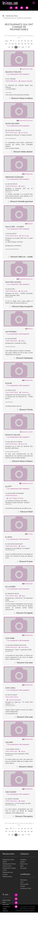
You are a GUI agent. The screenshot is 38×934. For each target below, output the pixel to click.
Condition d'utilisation (6, 922)
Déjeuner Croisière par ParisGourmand (7, 913)
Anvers (23, 546)
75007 (7, 291)
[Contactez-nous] (27, 7)
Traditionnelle (28, 174)
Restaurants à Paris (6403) (8, 861)
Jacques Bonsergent (15, 700)
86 (32, 44)
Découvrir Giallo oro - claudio (21, 257)
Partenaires (23, 880)
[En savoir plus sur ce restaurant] (19, 58)
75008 (7, 186)
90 (19, 47)
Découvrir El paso (26, 561)
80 (13, 44)
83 (22, 44)
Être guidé (23, 868)
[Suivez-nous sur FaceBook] (11, 7)
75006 (7, 341)
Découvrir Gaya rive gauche (22, 306)
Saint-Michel (24, 647)
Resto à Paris (6, 900)
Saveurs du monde (27, 69)
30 (25, 41)
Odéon (23, 341)
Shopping (23, 860)
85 (28, 44)
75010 (7, 697)
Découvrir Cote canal (25, 717)
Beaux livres (24, 864)
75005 (7, 81)
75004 (7, 444)
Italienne (30, 224)
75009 (7, 546)
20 (22, 41)
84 (25, 44)
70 (9, 44)
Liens (21, 882)
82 (19, 44)
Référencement (7, 876)
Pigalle (23, 801)
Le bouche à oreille (6, 908)
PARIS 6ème (13, 341)
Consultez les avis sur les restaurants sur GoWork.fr (7, 929)
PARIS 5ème (13, 81)
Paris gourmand (6, 903)
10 (19, 41)
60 (6, 44)
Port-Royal (24, 133)
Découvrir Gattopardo (24, 358)
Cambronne (25, 392)
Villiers (23, 186)
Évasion (22, 862)
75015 (7, 392)
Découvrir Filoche (26, 409)
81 (16, 44)
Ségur (23, 596)
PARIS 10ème (14, 697)
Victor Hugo (25, 236)
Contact (22, 886)
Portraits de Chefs (25, 888)
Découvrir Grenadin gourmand (21, 201)
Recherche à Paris (12, 16)
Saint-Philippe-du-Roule (16, 498)
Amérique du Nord (27, 483)
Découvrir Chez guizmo (24, 816)
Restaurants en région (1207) (9, 869)
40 (28, 41)
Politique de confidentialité (7, 918)
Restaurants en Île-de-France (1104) (9, 865)
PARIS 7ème (13, 291)
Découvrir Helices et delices (22, 98)
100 (22, 47)
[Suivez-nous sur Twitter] (16, 7)
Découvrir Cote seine (25, 663)
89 (16, 47)
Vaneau (23, 751)
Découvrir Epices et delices (22, 461)
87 (9, 47)
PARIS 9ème (13, 546)
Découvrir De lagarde (24, 613)
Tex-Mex (30, 534)
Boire (22, 866)
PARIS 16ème (14, 236)
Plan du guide (24, 884)
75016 (7, 236)
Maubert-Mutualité (26, 81)
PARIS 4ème (13, 444)
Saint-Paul (24, 444)
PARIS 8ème (13, 186)
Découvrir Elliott (26, 512)
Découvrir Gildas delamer (23, 152)
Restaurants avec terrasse (8, 873)
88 (12, 47)
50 (31, 41)
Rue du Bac (24, 291)
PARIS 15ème (14, 392)
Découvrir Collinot (26, 767)
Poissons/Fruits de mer (26, 120)
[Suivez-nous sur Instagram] (21, 7)
